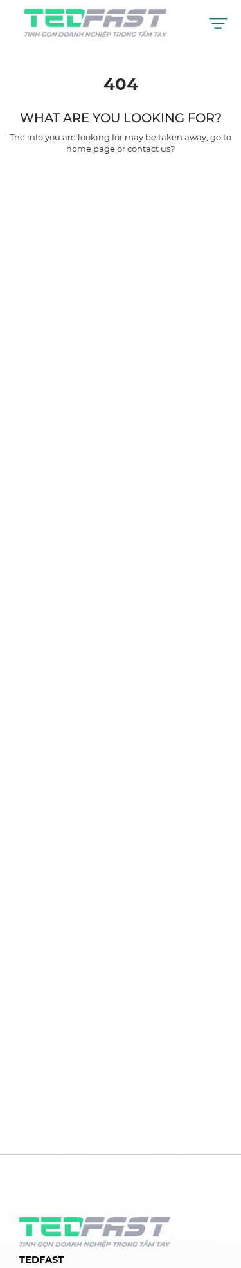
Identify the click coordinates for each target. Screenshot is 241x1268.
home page (90, 148)
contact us (148, 148)
